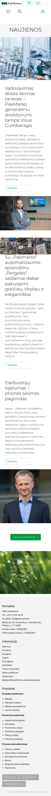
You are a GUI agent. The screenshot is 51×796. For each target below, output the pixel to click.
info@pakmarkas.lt (20, 618)
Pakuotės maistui (13, 702)
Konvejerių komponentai (16, 756)
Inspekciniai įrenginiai (15, 720)
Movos (8, 760)
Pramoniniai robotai (14, 728)
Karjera (5, 657)
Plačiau (12, 188)
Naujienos (6, 654)
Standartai (7, 665)
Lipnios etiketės (12, 710)
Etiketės (8, 699)
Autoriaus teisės (29, 777)
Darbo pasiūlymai (10, 672)
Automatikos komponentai (17, 753)
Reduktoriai (10, 768)
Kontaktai (6, 650)
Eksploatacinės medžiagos (17, 764)
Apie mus (6, 646)
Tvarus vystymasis (10, 669)
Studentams (7, 676)
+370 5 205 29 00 (14, 615)
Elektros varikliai (12, 749)
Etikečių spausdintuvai (15, 706)
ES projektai (7, 661)
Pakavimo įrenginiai (14, 739)
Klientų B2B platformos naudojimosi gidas (21, 680)
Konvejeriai (10, 724)
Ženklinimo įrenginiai (14, 731)
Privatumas (10, 777)
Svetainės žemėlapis (14, 784)
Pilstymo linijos (11, 735)
